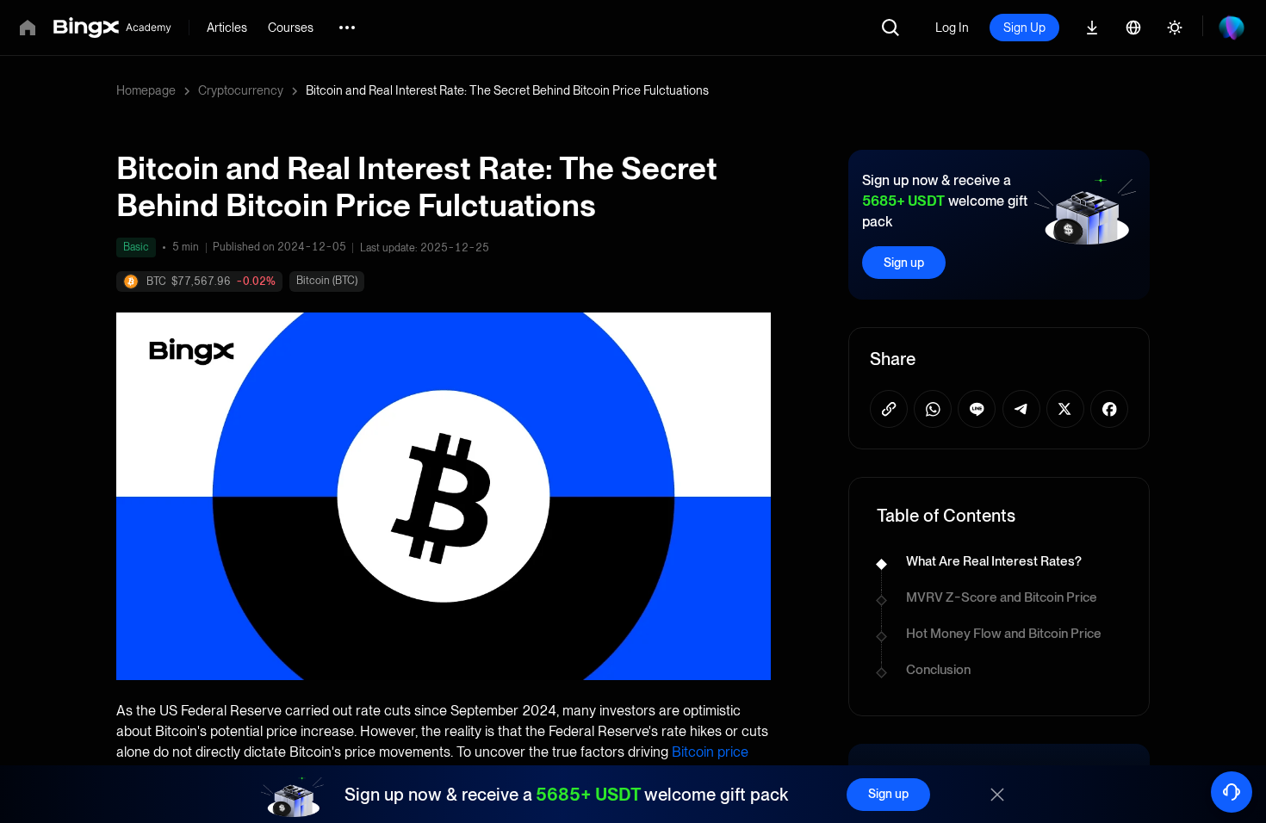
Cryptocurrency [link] (240, 90)
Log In (952, 27)
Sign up (904, 262)
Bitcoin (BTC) (326, 281)
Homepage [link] (146, 90)
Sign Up (1024, 27)
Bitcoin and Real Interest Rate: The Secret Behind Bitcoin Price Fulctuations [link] (507, 90)
